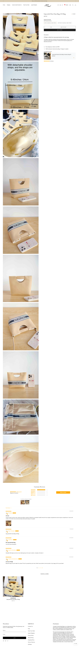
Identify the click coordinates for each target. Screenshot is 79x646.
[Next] (75, 1)
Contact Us (30, 626)
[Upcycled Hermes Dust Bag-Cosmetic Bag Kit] (47, 56)
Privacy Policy (31, 635)
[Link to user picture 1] (8, 523)
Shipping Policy (31, 639)
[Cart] (75, 5)
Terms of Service (31, 642)
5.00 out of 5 (19, 491)
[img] (8, 511)
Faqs (29, 628)
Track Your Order (31, 630)
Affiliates (30, 644)
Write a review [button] (63, 492)
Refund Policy (31, 637)
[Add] (74, 58)
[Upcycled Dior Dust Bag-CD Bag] (13, 586)
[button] (8, 5)
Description (46, 34)
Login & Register (31, 633)
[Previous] (3, 1)
